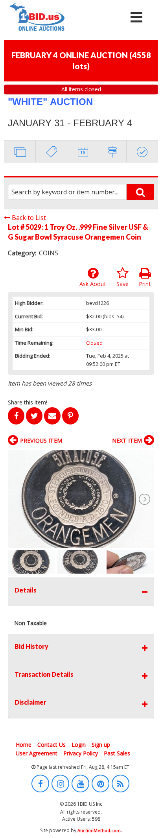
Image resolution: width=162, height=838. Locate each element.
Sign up (101, 744)
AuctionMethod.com (99, 830)
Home (23, 744)
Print (145, 284)
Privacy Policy (80, 753)
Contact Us (51, 744)
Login (79, 744)
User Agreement (36, 753)
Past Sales (117, 753)
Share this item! (27, 402)
